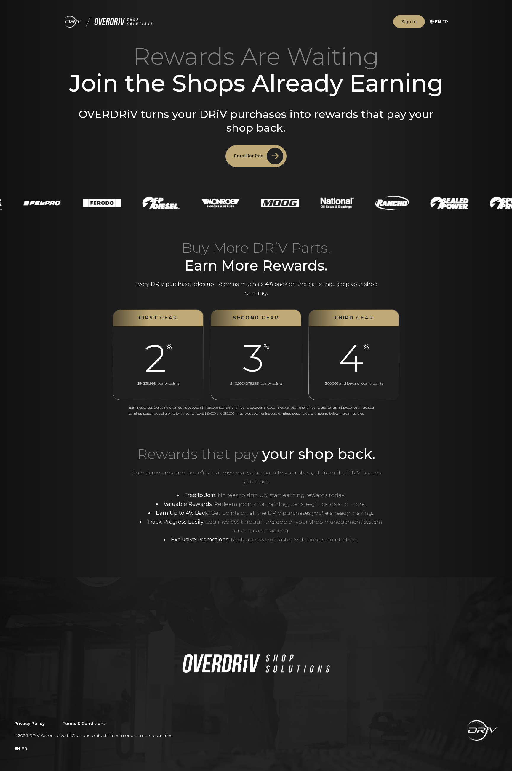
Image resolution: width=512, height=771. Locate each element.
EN (438, 21)
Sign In (409, 21)
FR (445, 21)
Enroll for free (249, 156)
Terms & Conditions (84, 723)
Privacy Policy (29, 723)
